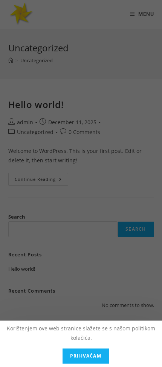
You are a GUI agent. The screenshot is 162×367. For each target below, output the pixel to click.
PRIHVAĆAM (85, 356)
